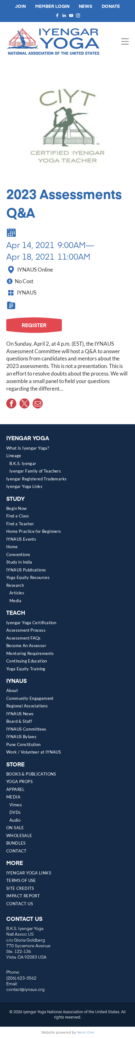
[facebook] (57, 16)
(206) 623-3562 (21, 978)
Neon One (85, 1032)
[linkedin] (64, 16)
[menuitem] (67, 449)
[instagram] (78, 16)
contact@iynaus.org (25, 989)
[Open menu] (125, 41)
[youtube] (71, 16)
